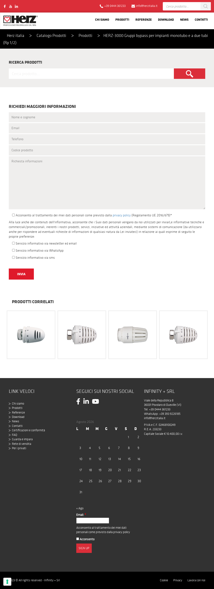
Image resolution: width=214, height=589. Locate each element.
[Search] (205, 6)
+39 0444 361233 (159, 409)
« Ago (79, 508)
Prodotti (122, 19)
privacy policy (122, 215)
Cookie (164, 580)
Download (166, 19)
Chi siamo (102, 19)
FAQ (14, 435)
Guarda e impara (22, 439)
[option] (31, 334)
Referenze (143, 19)
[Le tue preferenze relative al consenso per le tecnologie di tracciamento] (7, 582)
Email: (81, 515)
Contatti (201, 19)
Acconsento (86, 539)
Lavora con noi (196, 580)
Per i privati (19, 448)
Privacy (177, 580)
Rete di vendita (21, 444)
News (184, 19)
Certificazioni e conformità (28, 430)
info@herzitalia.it (155, 418)
